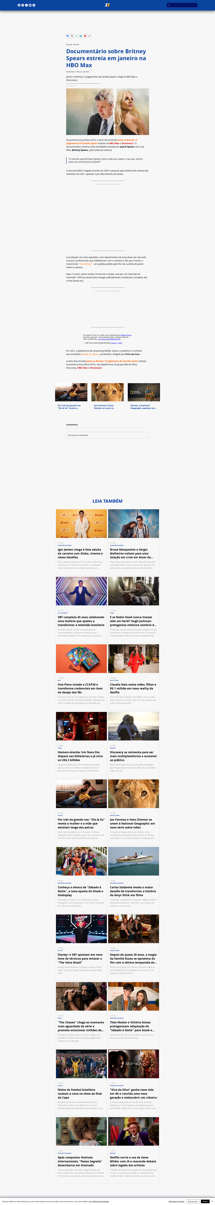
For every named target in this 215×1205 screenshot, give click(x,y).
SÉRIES (60, 1018)
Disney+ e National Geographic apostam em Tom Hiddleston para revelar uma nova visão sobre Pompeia (142, 406)
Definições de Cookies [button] (176, 1201)
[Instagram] (22, 5)
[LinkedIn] (81, 36)
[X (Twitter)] (72, 36)
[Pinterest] (85, 36)
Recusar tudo (193, 1201)
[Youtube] (30, 5)
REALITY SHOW (114, 680)
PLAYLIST (60, 815)
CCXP (59, 680)
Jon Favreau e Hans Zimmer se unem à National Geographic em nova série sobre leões (106, 406)
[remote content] (108, 217)
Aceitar (205, 1201)
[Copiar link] (89, 36)
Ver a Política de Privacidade (99, 1201)
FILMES (112, 613)
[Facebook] (19, 5)
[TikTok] (33, 5)
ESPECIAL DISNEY (114, 815)
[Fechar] (212, 1201)
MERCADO (113, 748)
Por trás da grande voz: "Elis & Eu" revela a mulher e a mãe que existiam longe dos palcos (71, 406)
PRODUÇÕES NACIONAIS (64, 545)
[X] (26, 5)
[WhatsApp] (76, 36)
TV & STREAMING (62, 613)
